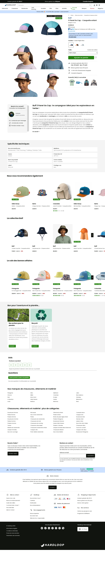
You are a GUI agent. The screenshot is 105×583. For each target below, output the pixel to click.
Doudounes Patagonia (82, 431)
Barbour (32, 401)
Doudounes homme (13, 419)
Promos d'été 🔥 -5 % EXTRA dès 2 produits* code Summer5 (52, 11)
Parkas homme (12, 421)
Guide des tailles (92, 50)
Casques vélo (34, 429)
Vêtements (5, 8)
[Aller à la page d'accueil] (69, 15)
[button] (24, 28)
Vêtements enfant (79, 15)
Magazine (100, 8)
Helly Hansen (33, 399)
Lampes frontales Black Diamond (62, 427)
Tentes (9, 425)
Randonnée (25, 8)
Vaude (55, 399)
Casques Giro (79, 414)
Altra (31, 393)
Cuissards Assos (80, 412)
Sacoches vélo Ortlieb (82, 423)
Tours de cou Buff (81, 427)
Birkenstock (79, 399)
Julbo (77, 393)
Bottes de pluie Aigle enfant (60, 416)
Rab (9, 397)
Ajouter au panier (81, 57)
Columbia (55, 395)
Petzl (77, 401)
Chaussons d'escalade (36, 425)
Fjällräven (55, 393)
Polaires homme (12, 423)
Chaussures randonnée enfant (38, 427)
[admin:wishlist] (96, 57)
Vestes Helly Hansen (58, 423)
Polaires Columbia (58, 425)
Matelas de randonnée (14, 427)
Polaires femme (12, 416)
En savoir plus (72, 37)
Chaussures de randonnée (37, 419)
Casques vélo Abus (81, 429)
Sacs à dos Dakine (58, 431)
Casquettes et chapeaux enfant (90, 15)
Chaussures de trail (35, 421)
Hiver (57, 8)
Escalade (43, 8)
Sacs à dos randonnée (36, 414)
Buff (69, 18)
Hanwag (78, 397)
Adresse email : (64, 452)
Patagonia (10, 393)
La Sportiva (10, 399)
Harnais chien (79, 419)
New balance (79, 395)
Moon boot (33, 397)
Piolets (32, 416)
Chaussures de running (36, 423)
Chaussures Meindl (58, 429)
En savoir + (36, 131)
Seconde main (74, 8)
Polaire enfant (57, 414)
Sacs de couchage (13, 431)
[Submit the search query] (90, 5)
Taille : (70, 50)
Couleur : (76, 40)
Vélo (50, 8)
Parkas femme (11, 414)
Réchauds (33, 412)
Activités (64, 8)
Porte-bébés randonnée (36, 431)
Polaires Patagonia (58, 419)
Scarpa (55, 397)
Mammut (55, 401)
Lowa (9, 401)
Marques (84, 8)
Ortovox (10, 395)
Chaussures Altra (80, 425)
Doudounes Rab (80, 416)
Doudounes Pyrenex (58, 421)
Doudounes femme (13, 412)
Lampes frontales (12, 429)
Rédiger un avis (72, 22)
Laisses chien (79, 421)
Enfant (72, 15)
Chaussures (15, 8)
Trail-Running (33, 8)
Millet (31, 395)
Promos (92, 8)
